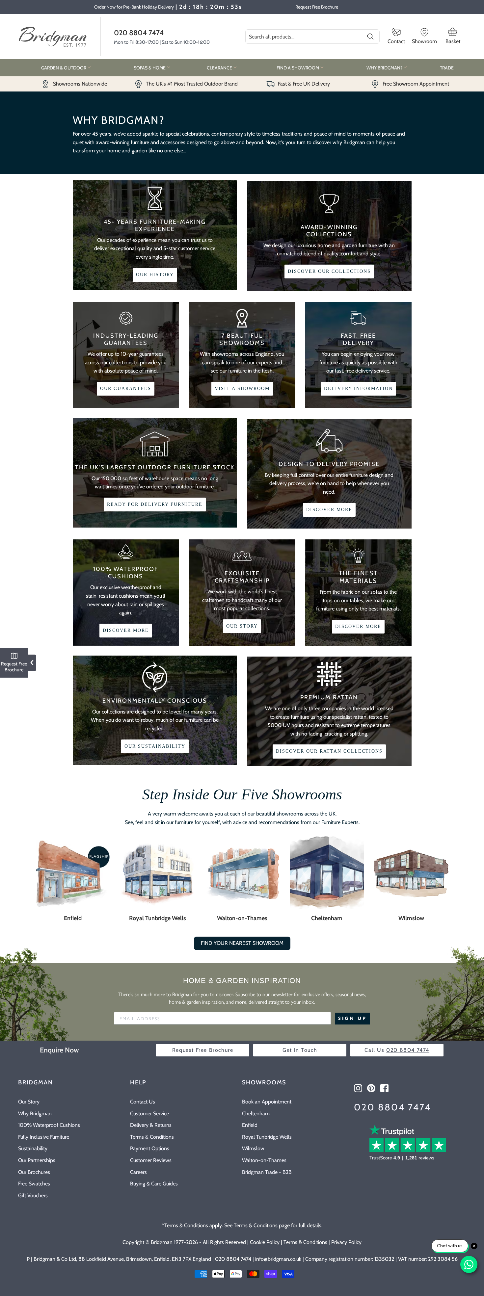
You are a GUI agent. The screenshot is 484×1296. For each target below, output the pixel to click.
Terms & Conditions (152, 1137)
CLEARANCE (220, 68)
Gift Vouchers (33, 1195)
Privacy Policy (346, 1242)
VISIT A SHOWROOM (242, 388)
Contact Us (142, 1102)
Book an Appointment (266, 1102)
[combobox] (312, 36)
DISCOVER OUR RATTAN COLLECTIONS (329, 751)
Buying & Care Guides (154, 1183)
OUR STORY (242, 626)
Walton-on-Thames (242, 918)
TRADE (447, 68)
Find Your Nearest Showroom (242, 943)
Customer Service (149, 1113)
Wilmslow (411, 918)
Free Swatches (34, 1183)
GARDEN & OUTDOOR (64, 68)
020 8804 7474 (139, 32)
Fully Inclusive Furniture (43, 1137)
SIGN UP (352, 1018)
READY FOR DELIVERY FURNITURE (154, 504)
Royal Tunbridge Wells (157, 918)
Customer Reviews (151, 1160)
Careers (138, 1172)
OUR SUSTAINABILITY (154, 746)
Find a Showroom (298, 68)
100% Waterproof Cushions (49, 1125)
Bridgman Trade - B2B (267, 1172)
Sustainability (32, 1148)
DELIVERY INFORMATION (358, 388)
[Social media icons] (358, 1088)
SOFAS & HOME (150, 68)
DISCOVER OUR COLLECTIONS (329, 271)
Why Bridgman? (384, 68)
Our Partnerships (36, 1160)
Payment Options (149, 1148)
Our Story (29, 1102)
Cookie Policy (265, 1242)
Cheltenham (326, 918)
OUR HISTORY (155, 274)
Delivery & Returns (151, 1125)
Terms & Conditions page (262, 1225)
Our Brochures (34, 1172)
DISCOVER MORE (329, 509)
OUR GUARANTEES (125, 388)
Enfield (73, 918)
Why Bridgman (35, 1113)
